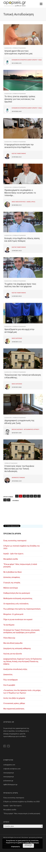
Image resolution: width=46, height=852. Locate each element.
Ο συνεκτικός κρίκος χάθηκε (14, 703)
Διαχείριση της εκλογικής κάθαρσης (17, 648)
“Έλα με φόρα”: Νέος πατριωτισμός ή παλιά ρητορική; (21, 813)
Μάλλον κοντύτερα (10, 588)
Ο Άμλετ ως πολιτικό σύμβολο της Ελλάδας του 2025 (21, 801)
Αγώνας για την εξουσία (12, 654)
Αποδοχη (28, 845)
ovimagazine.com (9, 765)
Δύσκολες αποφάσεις (11, 577)
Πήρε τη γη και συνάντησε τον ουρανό (17, 619)
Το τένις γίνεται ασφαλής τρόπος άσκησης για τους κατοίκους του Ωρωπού (19, 99)
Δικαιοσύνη (7, 674)
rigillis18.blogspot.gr (10, 784)
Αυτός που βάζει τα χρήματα (14, 698)
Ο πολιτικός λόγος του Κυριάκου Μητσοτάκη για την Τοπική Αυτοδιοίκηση (19, 468)
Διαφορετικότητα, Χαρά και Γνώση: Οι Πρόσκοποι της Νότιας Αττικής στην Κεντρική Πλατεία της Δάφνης (22, 661)
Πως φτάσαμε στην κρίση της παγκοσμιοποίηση (22, 609)
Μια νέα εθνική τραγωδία (12, 643)
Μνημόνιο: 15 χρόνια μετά (13, 614)
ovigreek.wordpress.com (11, 769)
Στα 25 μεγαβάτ (9, 685)
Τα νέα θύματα (8, 625)
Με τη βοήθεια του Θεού (12, 572)
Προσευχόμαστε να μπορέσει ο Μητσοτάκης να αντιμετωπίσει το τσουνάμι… (20, 192)
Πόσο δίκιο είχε (9, 638)
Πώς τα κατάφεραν (10, 680)
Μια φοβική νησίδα (10, 559)
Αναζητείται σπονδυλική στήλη (15, 669)
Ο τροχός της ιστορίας (11, 582)
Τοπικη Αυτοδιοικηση (19, 48)
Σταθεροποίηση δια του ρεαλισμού (16, 593)
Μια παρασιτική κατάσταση (13, 709)
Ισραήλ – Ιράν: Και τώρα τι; (13, 553)
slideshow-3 (8, 48)
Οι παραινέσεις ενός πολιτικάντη (15, 603)
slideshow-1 (8, 417)
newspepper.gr (8, 773)
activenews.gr (8, 780)
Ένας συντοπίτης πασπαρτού (14, 540)
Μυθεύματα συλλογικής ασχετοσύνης (17, 598)
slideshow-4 (8, 93)
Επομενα (16, 500)
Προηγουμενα (8, 496)
